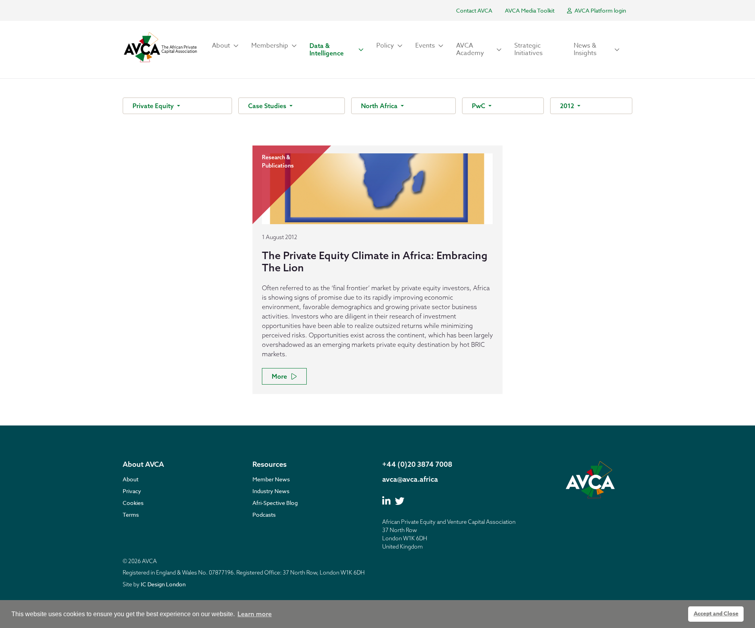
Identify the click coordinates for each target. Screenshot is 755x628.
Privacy (132, 491)
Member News (271, 479)
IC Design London (163, 584)
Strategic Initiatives (528, 49)
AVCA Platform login (599, 10)
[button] (225, 45)
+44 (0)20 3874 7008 (417, 464)
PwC (479, 106)
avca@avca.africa (410, 479)
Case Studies (268, 106)
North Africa (380, 106)
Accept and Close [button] (716, 614)
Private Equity (154, 106)
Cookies (133, 502)
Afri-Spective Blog (275, 502)
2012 (568, 106)
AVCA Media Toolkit (529, 10)
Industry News (270, 491)
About (130, 479)
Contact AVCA (474, 10)
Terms (131, 514)
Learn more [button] (255, 614)
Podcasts (264, 514)
